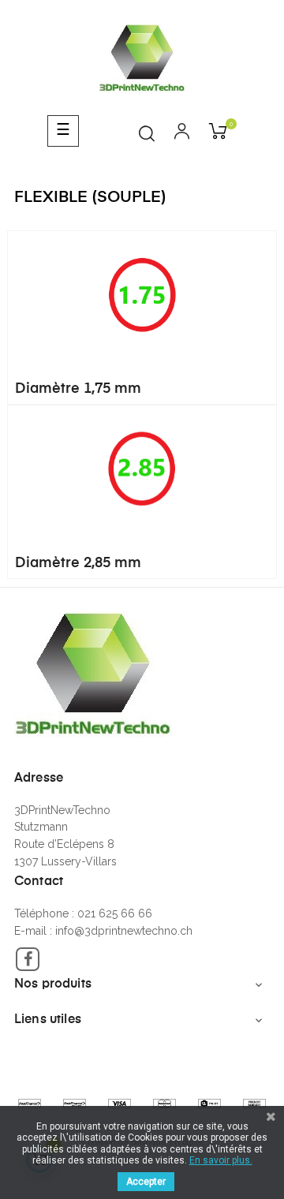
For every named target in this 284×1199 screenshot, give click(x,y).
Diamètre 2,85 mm (78, 563)
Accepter (146, 1181)
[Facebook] (27, 959)
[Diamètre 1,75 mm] (142, 293)
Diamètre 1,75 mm (78, 389)
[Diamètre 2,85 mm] (142, 467)
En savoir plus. (220, 1160)
